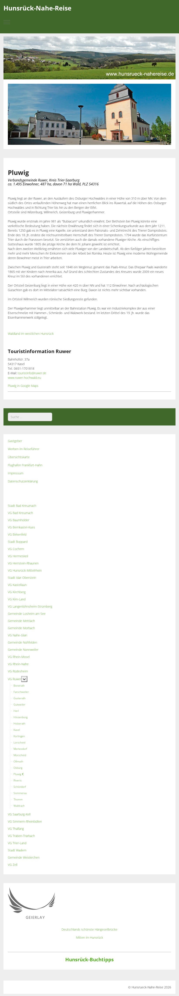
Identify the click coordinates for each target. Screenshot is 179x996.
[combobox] (30, 417)
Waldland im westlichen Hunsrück (31, 333)
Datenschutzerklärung (23, 481)
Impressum (15, 473)
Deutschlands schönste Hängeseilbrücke (89, 929)
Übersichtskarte (19, 457)
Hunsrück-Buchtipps (89, 959)
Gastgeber (15, 441)
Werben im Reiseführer (23, 449)
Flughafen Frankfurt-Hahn (25, 465)
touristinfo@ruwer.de (32, 373)
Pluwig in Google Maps (23, 386)
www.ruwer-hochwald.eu (24, 378)
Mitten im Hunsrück (89, 937)
